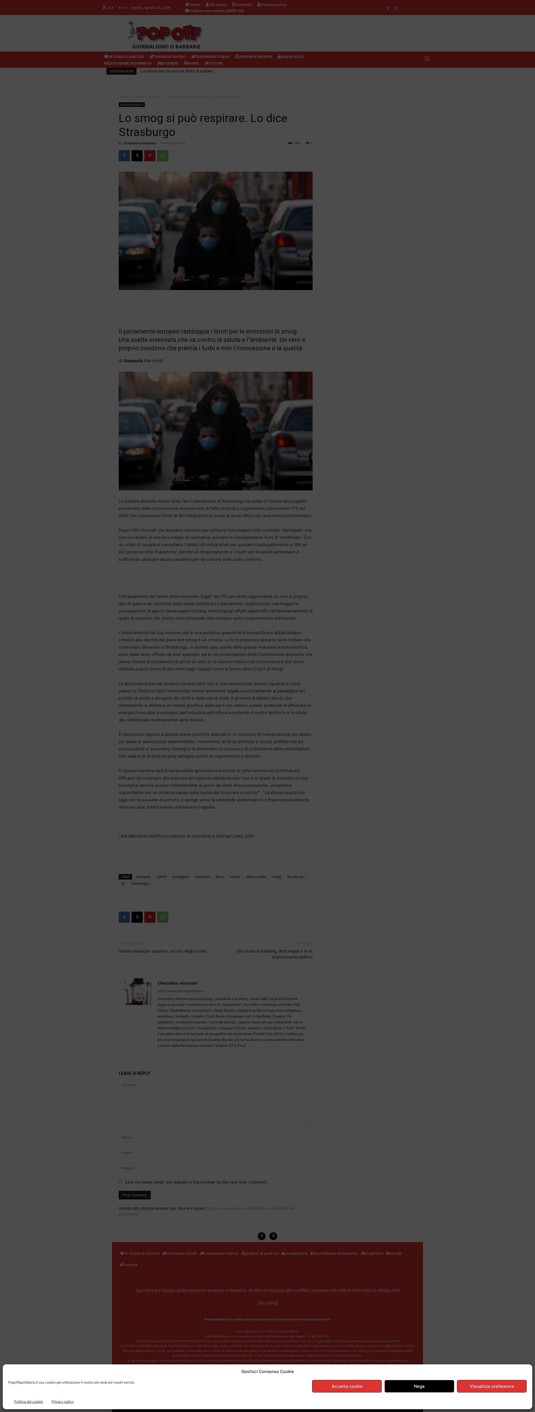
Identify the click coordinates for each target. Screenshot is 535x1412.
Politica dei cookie (28, 1401)
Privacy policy (63, 1401)
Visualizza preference (492, 1386)
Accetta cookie (347, 1386)
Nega (419, 1386)
